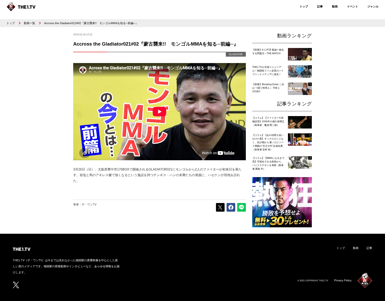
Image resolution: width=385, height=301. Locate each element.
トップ (304, 6)
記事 (320, 6)
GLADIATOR (236, 54)
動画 (335, 6)
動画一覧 (29, 23)
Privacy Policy (343, 280)
